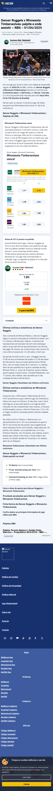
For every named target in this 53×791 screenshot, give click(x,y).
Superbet (5, 685)
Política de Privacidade (11, 585)
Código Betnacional (9, 737)
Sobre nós (6, 612)
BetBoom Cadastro (9, 706)
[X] (42, 639)
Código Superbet (8, 734)
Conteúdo (9, 320)
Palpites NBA (18, 32)
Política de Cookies (10, 577)
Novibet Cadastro (8, 717)
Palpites (5, 568)
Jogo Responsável (9, 603)
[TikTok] (23, 639)
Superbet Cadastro (9, 709)
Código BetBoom (8, 730)
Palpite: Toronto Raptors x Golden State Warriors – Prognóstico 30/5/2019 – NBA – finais (24, 531)
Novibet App (6, 668)
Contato (5, 630)
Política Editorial (9, 594)
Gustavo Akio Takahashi (20, 40)
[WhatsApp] (5, 639)
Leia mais (26, 777)
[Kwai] (30, 639)
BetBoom (5, 681)
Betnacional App (8, 664)
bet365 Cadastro (8, 720)
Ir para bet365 (26, 310)
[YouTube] (17, 639)
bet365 (4, 696)
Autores (5, 621)
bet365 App (6, 672)
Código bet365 (7, 745)
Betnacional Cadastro (10, 713)
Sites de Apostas (7, 32)
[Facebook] (36, 639)
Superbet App (7, 661)
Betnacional (6, 689)
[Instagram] (11, 639)
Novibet (4, 692)
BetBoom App (7, 657)
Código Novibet (7, 741)
